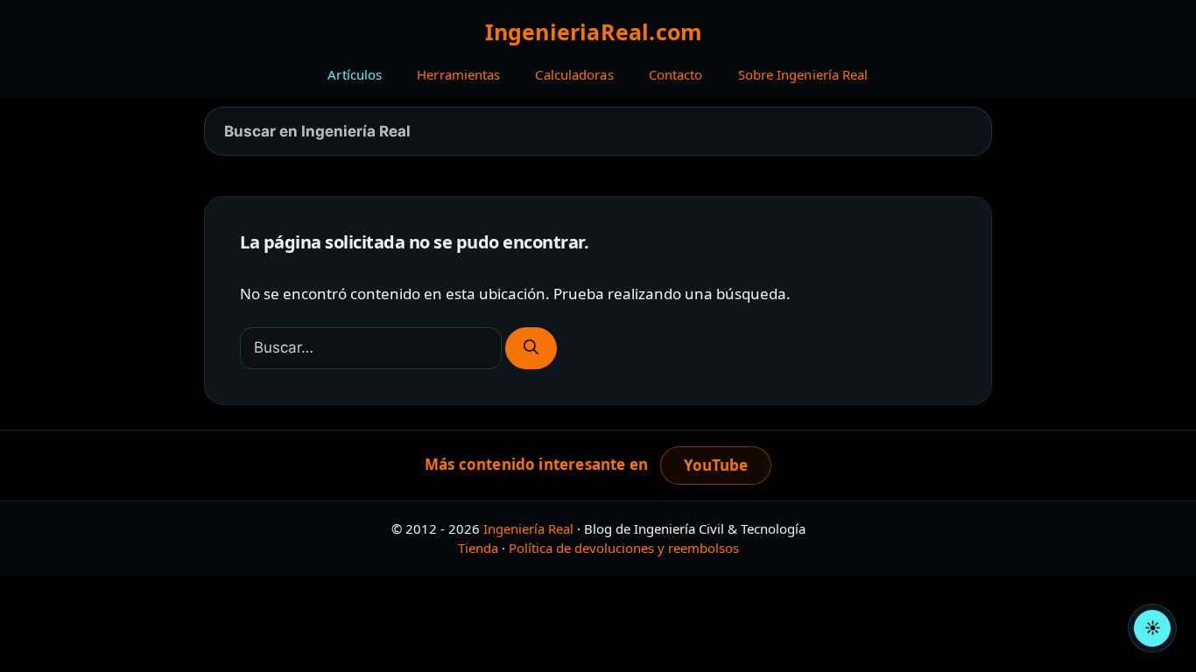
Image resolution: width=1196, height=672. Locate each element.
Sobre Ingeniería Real (803, 74)
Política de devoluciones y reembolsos (624, 547)
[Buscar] (531, 348)
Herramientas (458, 74)
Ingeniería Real (528, 528)
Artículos (354, 74)
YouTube (716, 465)
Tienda (478, 547)
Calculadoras (574, 74)
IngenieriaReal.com (594, 31)
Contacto (676, 74)
